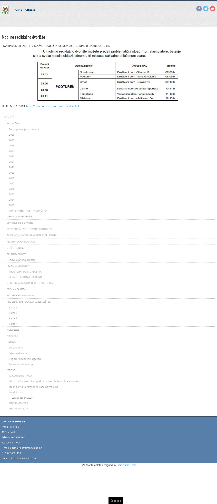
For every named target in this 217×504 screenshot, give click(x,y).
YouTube (212, 8)
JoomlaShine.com (126, 465)
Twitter (206, 8)
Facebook (199, 8)
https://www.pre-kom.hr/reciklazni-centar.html (52, 106)
